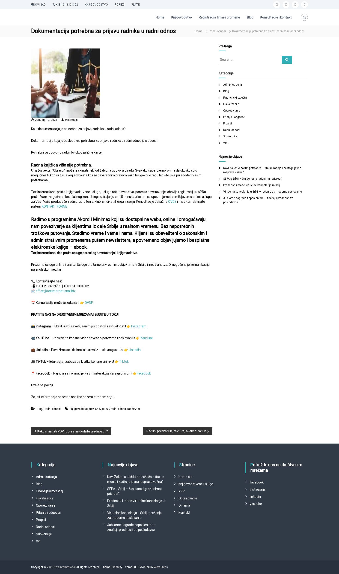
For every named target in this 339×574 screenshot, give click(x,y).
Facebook (144, 373)
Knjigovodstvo (181, 17)
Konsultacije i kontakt (276, 17)
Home (160, 17)
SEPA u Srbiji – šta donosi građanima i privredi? (252, 178)
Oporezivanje (231, 110)
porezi (105, 409)
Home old (185, 477)
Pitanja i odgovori (234, 117)
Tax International (65, 567)
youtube (256, 504)
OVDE (172, 201)
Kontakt (184, 512)
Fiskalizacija (231, 104)
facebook (257, 482)
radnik (131, 409)
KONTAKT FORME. (55, 206)
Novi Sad (94, 409)
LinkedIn (135, 350)
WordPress (161, 567)
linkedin (255, 496)
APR (181, 491)
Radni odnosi (217, 31)
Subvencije (230, 136)
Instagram (138, 326)
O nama (184, 505)
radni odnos (118, 409)
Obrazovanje (187, 498)
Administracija (232, 84)
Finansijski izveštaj (235, 97)
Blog (250, 17)
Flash (115, 567)
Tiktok (124, 361)
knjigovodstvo (79, 409)
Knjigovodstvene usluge (195, 484)
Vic (225, 143)
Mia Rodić (71, 119)
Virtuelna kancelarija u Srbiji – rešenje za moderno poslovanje (262, 191)
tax (138, 409)
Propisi (227, 123)
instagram (257, 489)
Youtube (146, 338)
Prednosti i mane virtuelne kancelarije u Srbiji (251, 185)
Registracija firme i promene (219, 17)
